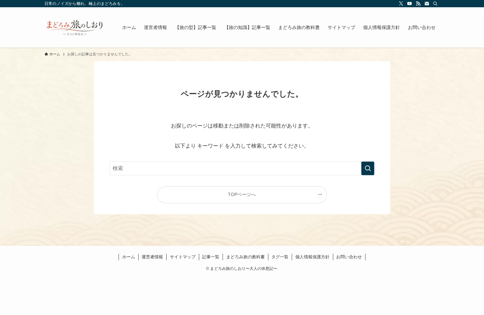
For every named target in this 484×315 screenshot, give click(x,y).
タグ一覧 (279, 256)
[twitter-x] (401, 3)
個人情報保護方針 (312, 256)
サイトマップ (183, 256)
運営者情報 (152, 256)
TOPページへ (242, 194)
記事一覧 (210, 256)
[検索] (435, 3)
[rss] (418, 3)
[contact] (426, 3)
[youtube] (409, 3)
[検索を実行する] (367, 168)
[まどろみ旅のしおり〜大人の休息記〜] (74, 27)
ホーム (128, 256)
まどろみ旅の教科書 (245, 256)
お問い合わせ (349, 256)
